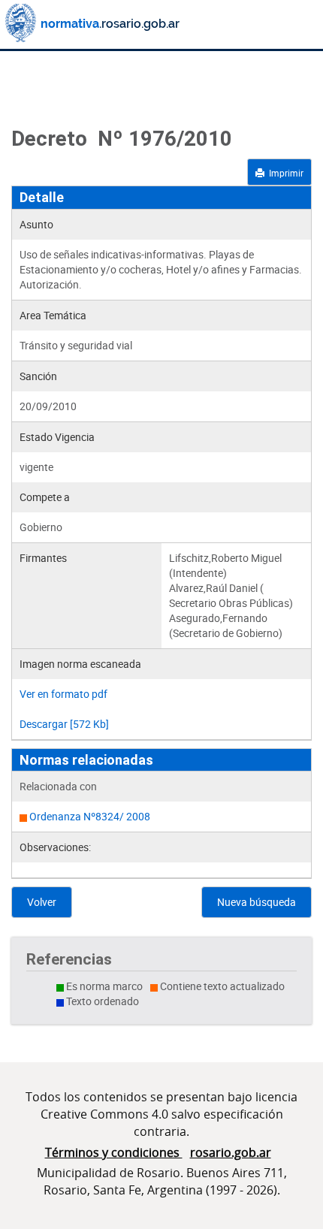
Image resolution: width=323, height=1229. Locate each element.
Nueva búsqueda (256, 902)
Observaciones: (55, 847)
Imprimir (283, 173)
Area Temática (53, 315)
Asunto (36, 224)
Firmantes (43, 558)
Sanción (38, 376)
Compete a (45, 497)
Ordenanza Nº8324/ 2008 (89, 816)
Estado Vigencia (57, 437)
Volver (41, 902)
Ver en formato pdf (63, 694)
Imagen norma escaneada (80, 664)
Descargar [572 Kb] (64, 724)
